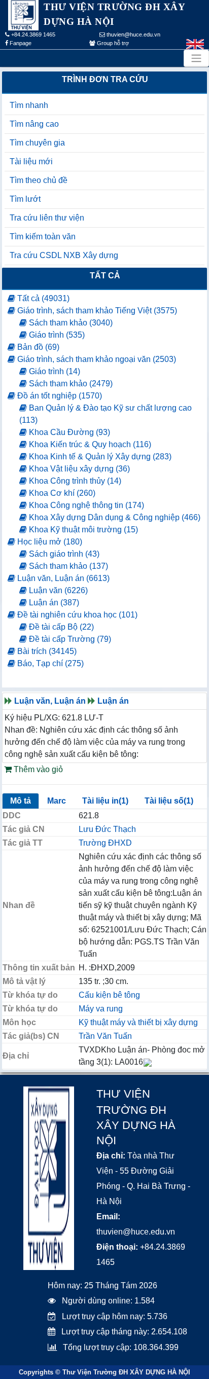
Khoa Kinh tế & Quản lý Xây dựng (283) (99, 456)
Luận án (113, 701)
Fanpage (19, 43)
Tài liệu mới (31, 161)
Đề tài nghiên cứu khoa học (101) (76, 614)
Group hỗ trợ (112, 43)
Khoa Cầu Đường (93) (68, 432)
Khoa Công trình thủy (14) (74, 481)
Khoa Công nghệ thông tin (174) (85, 505)
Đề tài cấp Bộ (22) (60, 627)
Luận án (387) (53, 602)
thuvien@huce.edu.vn (132, 34)
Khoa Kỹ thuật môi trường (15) (82, 529)
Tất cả (105, 275)
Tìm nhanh (29, 105)
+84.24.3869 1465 (32, 34)
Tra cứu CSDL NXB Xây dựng (64, 255)
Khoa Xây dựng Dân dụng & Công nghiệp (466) (113, 517)
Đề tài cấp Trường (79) (69, 639)
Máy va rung (101, 1008)
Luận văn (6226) (57, 590)
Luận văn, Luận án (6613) (62, 578)
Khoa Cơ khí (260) (61, 493)
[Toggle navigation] (196, 58)
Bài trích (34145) (46, 651)
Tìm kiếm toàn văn (43, 236)
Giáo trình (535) (56, 335)
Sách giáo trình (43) (63, 554)
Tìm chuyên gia (37, 142)
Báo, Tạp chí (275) (49, 663)
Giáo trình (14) (53, 371)
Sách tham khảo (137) (67, 566)
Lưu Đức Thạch (107, 829)
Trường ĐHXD (105, 843)
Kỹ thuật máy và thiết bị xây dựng (138, 1022)
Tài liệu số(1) (169, 800)
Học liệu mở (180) (48, 541)
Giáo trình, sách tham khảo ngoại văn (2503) (95, 359)
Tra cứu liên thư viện (47, 217)
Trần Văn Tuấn (105, 1036)
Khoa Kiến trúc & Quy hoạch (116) (89, 444)
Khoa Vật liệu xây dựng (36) (78, 468)
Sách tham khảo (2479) (70, 383)
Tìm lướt (25, 199)
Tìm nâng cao (34, 124)
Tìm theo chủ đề (38, 180)
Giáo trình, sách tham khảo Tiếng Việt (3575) (96, 310)
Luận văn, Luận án (50, 701)
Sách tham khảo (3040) (70, 322)
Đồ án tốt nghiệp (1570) (58, 395)
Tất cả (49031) (42, 298)
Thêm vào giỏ (37, 769)
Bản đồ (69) (37, 347)
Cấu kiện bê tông (109, 995)
